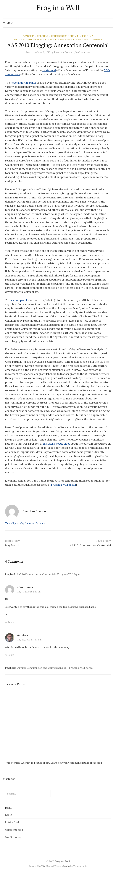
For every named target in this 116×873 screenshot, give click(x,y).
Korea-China (62, 39)
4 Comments (83, 52)
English (74, 36)
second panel (19, 300)
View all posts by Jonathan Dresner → (26, 523)
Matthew (22, 635)
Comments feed (14, 829)
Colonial (42, 36)
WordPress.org (13, 837)
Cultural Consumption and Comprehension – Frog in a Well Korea (55, 667)
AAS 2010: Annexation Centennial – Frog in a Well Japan (48, 574)
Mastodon (9, 778)
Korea (48, 39)
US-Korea (96, 39)
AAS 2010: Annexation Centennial (90, 545)
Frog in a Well (58, 8)
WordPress (47, 866)
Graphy (66, 866)
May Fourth (12, 545)
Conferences (59, 36)
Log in (8, 814)
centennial (49, 70)
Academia (28, 36)
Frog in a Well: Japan (63, 484)
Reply (11, 622)
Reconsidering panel (23, 82)
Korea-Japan (80, 39)
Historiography (32, 39)
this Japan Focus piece (56, 443)
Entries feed (12, 822)
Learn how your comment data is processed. (76, 762)
